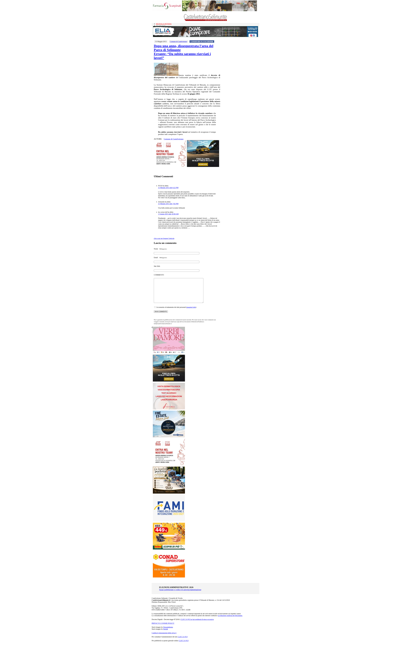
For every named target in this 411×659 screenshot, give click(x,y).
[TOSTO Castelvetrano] (169, 493)
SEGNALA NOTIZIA (164, 24)
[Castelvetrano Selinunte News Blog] (205, 20)
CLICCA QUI (183, 637)
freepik (165, 629)
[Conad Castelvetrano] (169, 577)
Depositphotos (168, 627)
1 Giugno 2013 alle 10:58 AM (168, 214)
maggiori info (191, 307)
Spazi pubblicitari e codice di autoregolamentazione (180, 590)
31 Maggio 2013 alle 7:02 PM (168, 204)
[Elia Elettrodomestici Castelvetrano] (205, 36)
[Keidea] (169, 549)
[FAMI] (169, 521)
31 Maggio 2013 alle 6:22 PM (168, 188)
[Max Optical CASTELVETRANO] (169, 437)
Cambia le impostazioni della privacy (164, 633)
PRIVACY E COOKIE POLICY (163, 623)
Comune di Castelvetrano (178, 41)
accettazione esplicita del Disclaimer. (230, 615)
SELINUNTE (161, 26)
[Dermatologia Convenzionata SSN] (169, 409)
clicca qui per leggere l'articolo (164, 238)
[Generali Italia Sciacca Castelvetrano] (170, 166)
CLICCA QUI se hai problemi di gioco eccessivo (197, 619)
